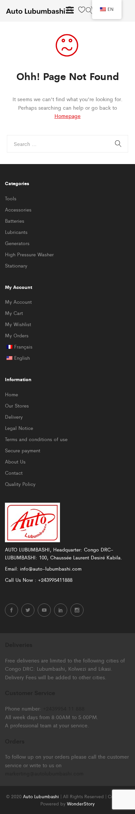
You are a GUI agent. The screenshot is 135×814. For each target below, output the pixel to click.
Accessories (18, 209)
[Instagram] (77, 610)
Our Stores (17, 405)
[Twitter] (27, 610)
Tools (10, 198)
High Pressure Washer (29, 254)
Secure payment (22, 450)
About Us (15, 461)
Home (11, 394)
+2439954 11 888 (64, 708)
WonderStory (81, 803)
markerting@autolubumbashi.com (44, 773)
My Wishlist (18, 324)
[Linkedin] (60, 610)
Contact (14, 472)
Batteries (14, 220)
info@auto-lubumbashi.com (51, 568)
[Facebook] (11, 610)
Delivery (14, 416)
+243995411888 (55, 579)
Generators (17, 242)
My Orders (17, 335)
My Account (18, 301)
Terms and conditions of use (36, 438)
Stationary (16, 265)
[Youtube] (44, 610)
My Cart (14, 312)
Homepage (67, 116)
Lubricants (16, 231)
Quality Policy (20, 483)
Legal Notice (19, 427)
